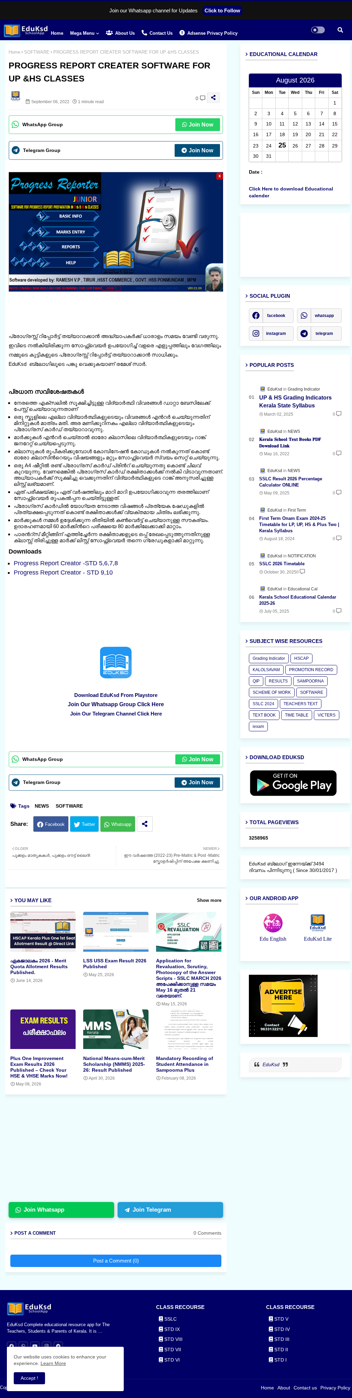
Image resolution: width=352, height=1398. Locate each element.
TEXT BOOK (264, 715)
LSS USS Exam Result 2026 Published (114, 963)
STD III (281, 1339)
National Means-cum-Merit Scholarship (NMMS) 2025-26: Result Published (114, 1064)
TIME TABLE (296, 715)
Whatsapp (121, 824)
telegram (324, 333)
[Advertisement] (121, 1151)
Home (57, 33)
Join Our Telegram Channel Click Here (116, 714)
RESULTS (278, 681)
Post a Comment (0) (116, 1261)
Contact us (160, 33)
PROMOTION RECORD (311, 669)
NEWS (42, 806)
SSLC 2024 (263, 703)
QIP (256, 681)
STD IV (281, 1329)
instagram (276, 333)
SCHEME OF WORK (272, 692)
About (283, 1387)
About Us (124, 33)
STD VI (171, 1360)
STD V (280, 1319)
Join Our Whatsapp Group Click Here (116, 704)
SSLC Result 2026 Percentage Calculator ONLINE (290, 482)
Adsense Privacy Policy (212, 33)
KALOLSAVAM (266, 669)
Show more (209, 900)
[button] (340, 30)
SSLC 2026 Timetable (282, 563)
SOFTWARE (37, 52)
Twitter (88, 824)
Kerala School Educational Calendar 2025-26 (297, 600)
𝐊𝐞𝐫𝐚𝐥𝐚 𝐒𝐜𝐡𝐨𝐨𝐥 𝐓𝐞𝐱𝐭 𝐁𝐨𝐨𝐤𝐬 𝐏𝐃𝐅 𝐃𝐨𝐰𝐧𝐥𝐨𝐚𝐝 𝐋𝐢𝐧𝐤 (290, 442)
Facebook (55, 824)
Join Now (201, 125)
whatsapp (324, 315)
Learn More (53, 1363)
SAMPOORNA (310, 681)
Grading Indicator (269, 658)
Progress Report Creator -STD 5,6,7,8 (66, 563)
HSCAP (301, 658)
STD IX (171, 1329)
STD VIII (173, 1339)
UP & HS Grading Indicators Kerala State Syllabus (295, 401)
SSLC (170, 1319)
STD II (280, 1349)
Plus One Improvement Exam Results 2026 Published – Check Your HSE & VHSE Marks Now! (39, 1067)
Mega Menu (82, 33)
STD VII (172, 1349)
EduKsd (271, 1064)
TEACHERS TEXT (301, 703)
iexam (258, 726)
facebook (276, 315)
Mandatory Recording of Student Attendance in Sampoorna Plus (184, 1064)
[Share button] (145, 824)
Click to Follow (222, 10)
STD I (280, 1360)
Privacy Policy (335, 1387)
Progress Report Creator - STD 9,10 (63, 572)
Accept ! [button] (29, 1378)
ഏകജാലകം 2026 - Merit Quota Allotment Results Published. (39, 966)
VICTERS (327, 715)
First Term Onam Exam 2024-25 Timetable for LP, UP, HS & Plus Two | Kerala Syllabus (299, 524)
